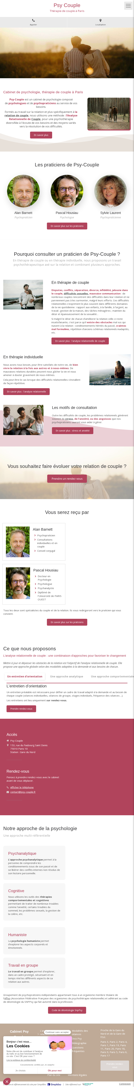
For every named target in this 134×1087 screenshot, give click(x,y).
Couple (36, 119)
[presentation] (25, 676)
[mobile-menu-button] (128, 6)
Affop (7, 998)
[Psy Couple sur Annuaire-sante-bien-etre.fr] (88, 1084)
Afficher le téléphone (22, 787)
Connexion (125, 1083)
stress (69, 418)
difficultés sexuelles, (76, 293)
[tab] (24, 676)
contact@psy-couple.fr (23, 792)
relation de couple (16, 115)
